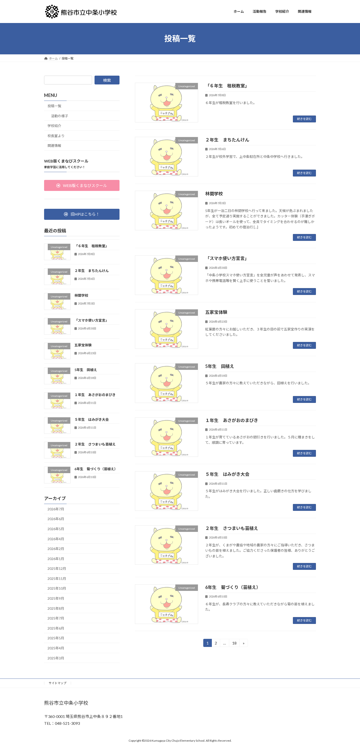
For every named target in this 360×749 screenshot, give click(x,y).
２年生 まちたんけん (227, 139)
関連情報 (54, 145)
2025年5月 (56, 638)
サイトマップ (57, 683)
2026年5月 (56, 529)
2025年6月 (56, 628)
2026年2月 (56, 549)
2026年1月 (56, 558)
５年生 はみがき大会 (227, 474)
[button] (82, 185)
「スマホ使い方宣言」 (227, 258)
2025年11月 (57, 578)
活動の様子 (59, 116)
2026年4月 (56, 539)
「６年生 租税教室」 (227, 85)
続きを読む (304, 119)
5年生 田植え (219, 366)
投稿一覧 (54, 106)
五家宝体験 (216, 312)
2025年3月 (56, 658)
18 (234, 644)
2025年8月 (56, 608)
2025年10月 (57, 588)
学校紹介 (54, 126)
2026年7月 (56, 509)
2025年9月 (56, 598)
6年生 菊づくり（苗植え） (233, 587)
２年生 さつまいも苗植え (231, 528)
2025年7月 (56, 618)
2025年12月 (57, 568)
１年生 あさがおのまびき (231, 420)
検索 (107, 80)
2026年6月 (56, 519)
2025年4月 (56, 648)
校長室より (56, 135)
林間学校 (214, 193)
